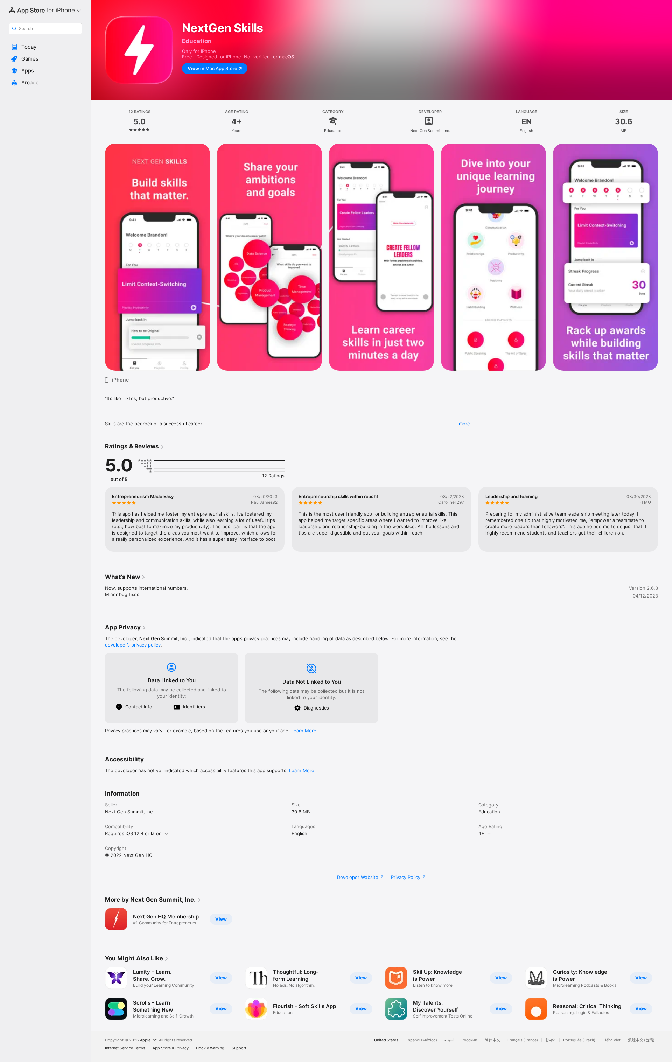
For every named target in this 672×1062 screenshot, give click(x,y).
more (464, 423)
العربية (449, 1040)
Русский (469, 1040)
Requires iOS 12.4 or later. (133, 833)
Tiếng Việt (612, 1040)
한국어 (550, 1040)
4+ (481, 833)
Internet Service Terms (125, 1048)
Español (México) (421, 1040)
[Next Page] (665, 519)
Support (239, 1048)
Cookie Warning (210, 1048)
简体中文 (492, 1040)
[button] (45, 47)
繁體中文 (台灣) (641, 1040)
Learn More (303, 730)
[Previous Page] (98, 519)
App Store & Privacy (171, 1048)
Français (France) (522, 1040)
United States (386, 1040)
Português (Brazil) (579, 1040)
